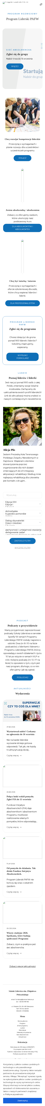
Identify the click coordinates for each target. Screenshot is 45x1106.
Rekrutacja (22, 1030)
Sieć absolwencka (22, 1035)
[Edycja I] (22, 504)
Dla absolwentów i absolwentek (22, 227)
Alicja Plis (9, 449)
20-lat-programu (22, 1026)
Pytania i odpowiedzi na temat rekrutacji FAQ (22, 1052)
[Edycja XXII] (22, 502)
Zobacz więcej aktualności (22, 966)
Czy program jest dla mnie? (23, 1049)
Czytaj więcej (13, 755)
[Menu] (41, 4)
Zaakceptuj (23, 1101)
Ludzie (22, 1028)
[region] (22, 1082)
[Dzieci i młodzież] (22, 523)
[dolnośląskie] (22, 511)
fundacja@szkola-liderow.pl (25, 999)
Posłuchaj (22, 677)
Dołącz (22, 158)
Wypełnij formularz (22, 356)
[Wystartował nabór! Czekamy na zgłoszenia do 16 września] (22, 711)
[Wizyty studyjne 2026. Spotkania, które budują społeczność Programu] (22, 912)
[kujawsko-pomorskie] (22, 514)
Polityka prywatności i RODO (22, 1054)
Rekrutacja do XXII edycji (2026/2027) (22, 1047)
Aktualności (22, 1037)
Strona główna (22, 1021)
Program (22, 1023)
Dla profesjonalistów (22, 303)
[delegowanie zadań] (22, 532)
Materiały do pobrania (24, 1032)
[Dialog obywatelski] (22, 520)
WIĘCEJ (14, 66)
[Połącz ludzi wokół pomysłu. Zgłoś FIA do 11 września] (22, 776)
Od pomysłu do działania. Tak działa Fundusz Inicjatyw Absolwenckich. (21, 871)
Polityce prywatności (14, 1094)
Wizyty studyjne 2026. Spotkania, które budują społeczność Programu (18, 936)
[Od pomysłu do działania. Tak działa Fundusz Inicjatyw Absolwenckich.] (22, 848)
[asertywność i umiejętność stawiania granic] (22, 530)
